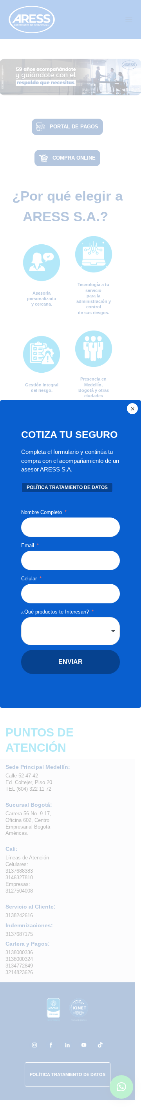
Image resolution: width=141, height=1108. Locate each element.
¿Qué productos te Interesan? (55, 612)
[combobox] (70, 631)
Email (28, 545)
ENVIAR (70, 661)
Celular (29, 579)
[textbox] (70, 631)
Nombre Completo (41, 512)
